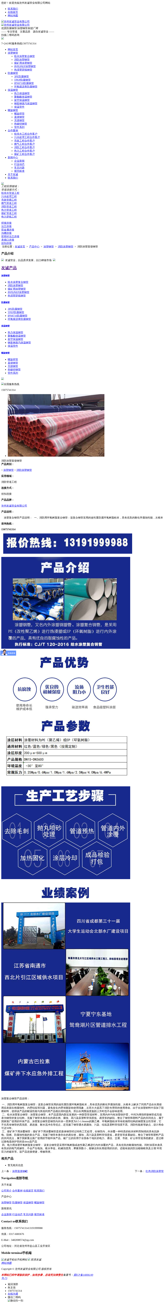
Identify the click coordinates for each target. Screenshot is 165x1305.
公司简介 (6, 1190)
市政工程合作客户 (24, 140)
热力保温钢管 (22, 93)
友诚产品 (9, 268)
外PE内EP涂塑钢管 (25, 66)
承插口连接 (7, 239)
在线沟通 (13, 1293)
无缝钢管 (19, 120)
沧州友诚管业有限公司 (14, 505)
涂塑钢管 (13, 52)
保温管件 (19, 106)
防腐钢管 (13, 73)
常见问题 (19, 167)
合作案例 (13, 130)
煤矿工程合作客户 (24, 154)
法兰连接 (6, 226)
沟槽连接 (6, 233)
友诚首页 (20, 246)
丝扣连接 (6, 243)
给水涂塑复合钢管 (24, 56)
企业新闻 (19, 160)
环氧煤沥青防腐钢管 (25, 86)
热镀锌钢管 (20, 123)
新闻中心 (13, 157)
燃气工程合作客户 (24, 144)
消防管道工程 (9, 206)
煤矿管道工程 (9, 213)
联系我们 (13, 8)
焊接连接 (6, 223)
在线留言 (13, 12)
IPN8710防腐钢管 (24, 83)
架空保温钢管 (22, 100)
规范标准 (19, 171)
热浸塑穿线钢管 (23, 69)
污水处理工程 (9, 196)
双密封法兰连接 (10, 236)
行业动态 (19, 164)
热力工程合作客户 (24, 150)
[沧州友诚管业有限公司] (15, 21)
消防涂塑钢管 (22, 59)
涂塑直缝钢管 (20, 1171)
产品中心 (34, 246)
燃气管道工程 (9, 203)
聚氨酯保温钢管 (23, 96)
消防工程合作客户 (24, 147)
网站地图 (13, 15)
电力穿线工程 (9, 216)
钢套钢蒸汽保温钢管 (25, 103)
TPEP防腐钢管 (22, 79)
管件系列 (19, 127)
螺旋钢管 (13, 110)
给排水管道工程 (10, 193)
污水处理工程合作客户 (27, 137)
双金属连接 (7, 229)
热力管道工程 (9, 210)
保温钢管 (13, 90)
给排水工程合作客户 (25, 133)
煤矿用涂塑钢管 (23, 63)
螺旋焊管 (19, 113)
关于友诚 (13, 174)
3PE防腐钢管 (21, 76)
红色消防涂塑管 (155, 1171)
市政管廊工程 (9, 199)
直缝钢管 (19, 117)
